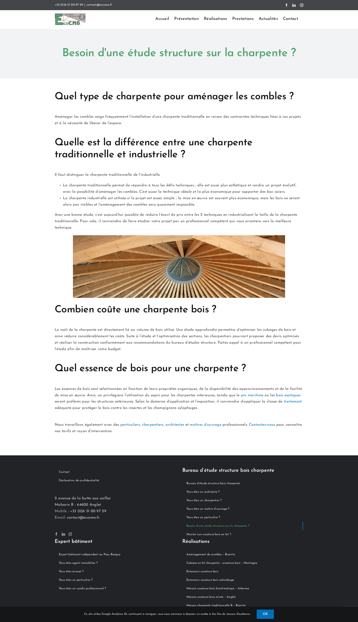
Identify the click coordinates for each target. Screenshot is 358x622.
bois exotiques (288, 395)
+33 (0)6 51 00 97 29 (69, 4)
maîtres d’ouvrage (205, 425)
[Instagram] (70, 534)
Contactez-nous (262, 425)
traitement (293, 402)
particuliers (130, 425)
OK (265, 614)
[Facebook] (56, 534)
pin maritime (252, 395)
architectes (174, 425)
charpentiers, (153, 425)
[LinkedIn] (63, 534)
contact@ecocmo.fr (99, 4)
